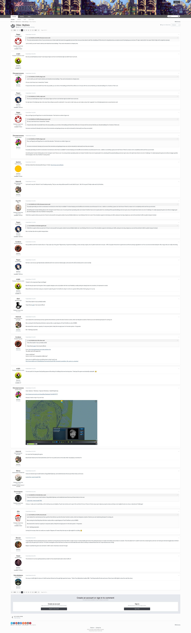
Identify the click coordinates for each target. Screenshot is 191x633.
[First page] (12, 30)
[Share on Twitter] (12, 623)
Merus (18, 471)
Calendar (19, 19)
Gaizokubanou (18, 575)
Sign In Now (137, 608)
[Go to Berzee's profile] (18, 544)
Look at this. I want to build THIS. (33, 477)
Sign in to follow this (165, 24)
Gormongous (18, 491)
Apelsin (18, 162)
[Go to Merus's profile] (18, 477)
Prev (15, 30)
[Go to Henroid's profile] (18, 189)
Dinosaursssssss (18, 73)
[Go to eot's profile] (13, 26)
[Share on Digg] (19, 623)
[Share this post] (178, 34)
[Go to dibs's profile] (18, 518)
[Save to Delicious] (21, 623)
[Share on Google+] (16, 623)
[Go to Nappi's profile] (18, 41)
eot (18, 27)
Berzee (18, 538)
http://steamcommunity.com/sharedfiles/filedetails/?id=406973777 (42, 394)
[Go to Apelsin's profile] (18, 168)
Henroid (18, 181)
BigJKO (18, 201)
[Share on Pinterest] (30, 623)
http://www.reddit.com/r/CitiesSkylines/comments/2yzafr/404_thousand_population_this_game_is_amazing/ (52, 361)
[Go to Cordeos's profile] (18, 248)
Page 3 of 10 (43, 30)
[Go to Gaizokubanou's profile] (18, 582)
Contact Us (98, 627)
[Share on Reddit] (23, 623)
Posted (30, 34)
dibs (18, 511)
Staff (25, 19)
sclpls (18, 54)
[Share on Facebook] (14, 623)
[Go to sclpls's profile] (18, 60)
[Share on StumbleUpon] (26, 623)
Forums (12, 19)
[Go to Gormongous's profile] (18, 498)
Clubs (29, 16)
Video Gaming (31, 27)
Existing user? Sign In (166, 2)
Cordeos (18, 242)
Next (36, 30)
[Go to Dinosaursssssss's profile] (18, 80)
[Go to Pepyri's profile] (18, 99)
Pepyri (18, 93)
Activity (22, 16)
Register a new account (54, 608)
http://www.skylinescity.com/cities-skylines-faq (40, 349)
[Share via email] (28, 623)
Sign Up (176, 2)
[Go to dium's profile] (18, 305)
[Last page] (39, 30)
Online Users (31, 19)
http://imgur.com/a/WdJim (57, 165)
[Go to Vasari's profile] (18, 562)
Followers (174, 24)
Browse (14, 16)
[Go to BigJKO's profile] (18, 207)
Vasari (18, 556)
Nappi (18, 34)
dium (18, 299)
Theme (92, 627)
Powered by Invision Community (95, 630)
